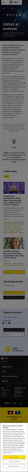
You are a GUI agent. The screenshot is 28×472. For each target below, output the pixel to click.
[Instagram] (13, 15)
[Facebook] (10, 15)
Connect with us (6, 320)
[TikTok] (16, 15)
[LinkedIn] (8, 15)
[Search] (24, 2)
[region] (14, 447)
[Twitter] (6, 323)
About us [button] (5, 381)
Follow (20, 12)
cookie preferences (15, 129)
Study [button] (4, 371)
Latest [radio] (6, 176)
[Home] (14, 2)
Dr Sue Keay (18, 58)
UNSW (3, 8)
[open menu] (3, 2)
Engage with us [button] (7, 367)
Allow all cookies (14, 457)
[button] (14, 272)
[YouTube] (19, 15)
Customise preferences (14, 466)
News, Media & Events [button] (9, 376)
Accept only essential (14, 461)
